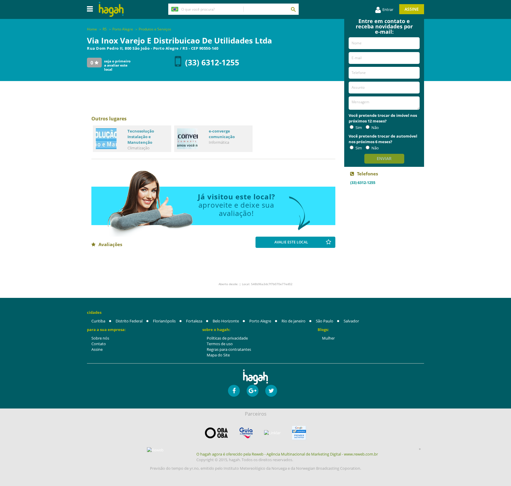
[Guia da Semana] (246, 432)
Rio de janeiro (293, 321)
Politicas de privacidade (227, 338)
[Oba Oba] (216, 432)
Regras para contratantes (229, 349)
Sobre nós (100, 338)
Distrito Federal (129, 321)
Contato (98, 343)
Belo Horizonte (226, 321)
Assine (412, 9)
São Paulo (324, 321)
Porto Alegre (260, 321)
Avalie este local (291, 242)
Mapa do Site (218, 355)
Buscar (293, 9)
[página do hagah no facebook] (234, 391)
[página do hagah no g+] (252, 391)
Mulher (328, 338)
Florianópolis (164, 321)
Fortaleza (194, 321)
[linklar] (272, 433)
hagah (111, 9)
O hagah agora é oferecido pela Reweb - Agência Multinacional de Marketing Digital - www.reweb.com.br (287, 454)
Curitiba (98, 321)
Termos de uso (220, 343)
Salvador (351, 321)
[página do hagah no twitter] (271, 391)
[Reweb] (155, 450)
